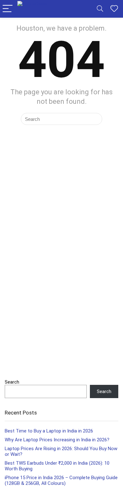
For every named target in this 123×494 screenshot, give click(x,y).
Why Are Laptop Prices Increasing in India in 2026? (57, 440)
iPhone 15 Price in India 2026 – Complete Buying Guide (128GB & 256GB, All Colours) (61, 480)
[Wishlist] (114, 9)
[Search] (100, 9)
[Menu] (7, 9)
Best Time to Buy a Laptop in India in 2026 (49, 431)
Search (12, 382)
